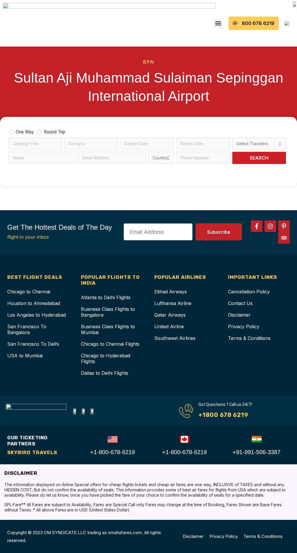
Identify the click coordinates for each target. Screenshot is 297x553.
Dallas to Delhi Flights (104, 373)
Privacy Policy (243, 326)
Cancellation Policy (249, 292)
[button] (218, 23)
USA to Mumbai (25, 355)
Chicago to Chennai (28, 292)
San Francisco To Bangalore (26, 329)
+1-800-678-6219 (112, 452)
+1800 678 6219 (223, 414)
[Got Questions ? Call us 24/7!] (186, 411)
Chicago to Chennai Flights (110, 344)
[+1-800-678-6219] (112, 439)
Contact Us (240, 303)
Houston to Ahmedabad (33, 303)
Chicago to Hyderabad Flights (105, 358)
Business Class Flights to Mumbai (108, 329)
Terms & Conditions (249, 338)
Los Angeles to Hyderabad (36, 315)
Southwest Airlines (174, 338)
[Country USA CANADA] (161, 158)
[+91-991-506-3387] (257, 439)
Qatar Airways (170, 315)
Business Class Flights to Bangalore (108, 312)
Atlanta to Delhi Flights (106, 297)
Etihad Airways (170, 292)
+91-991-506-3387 (256, 452)
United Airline (169, 326)
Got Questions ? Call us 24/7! (225, 404)
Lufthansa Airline (172, 303)
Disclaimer (239, 315)
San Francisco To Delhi (33, 344)
